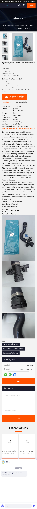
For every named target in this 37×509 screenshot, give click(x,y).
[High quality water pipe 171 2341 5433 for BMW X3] (22, 47)
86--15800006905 (30, 1)
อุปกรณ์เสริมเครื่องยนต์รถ (10, 344)
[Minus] (34, 462)
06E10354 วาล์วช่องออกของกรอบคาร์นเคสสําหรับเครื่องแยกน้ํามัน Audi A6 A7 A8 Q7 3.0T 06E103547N (27, 453)
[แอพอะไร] (10, 375)
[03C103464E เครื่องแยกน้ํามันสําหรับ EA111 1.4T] (10, 442)
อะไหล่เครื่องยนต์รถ (21, 25)
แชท (31, 5)
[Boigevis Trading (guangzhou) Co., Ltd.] (10, 5)
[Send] (34, 506)
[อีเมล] (14, 374)
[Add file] (2, 506)
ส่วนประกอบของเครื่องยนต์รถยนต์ (13, 349)
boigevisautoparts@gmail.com (12, 1)
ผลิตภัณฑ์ (10, 25)
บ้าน (3, 25)
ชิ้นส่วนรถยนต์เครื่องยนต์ (10, 353)
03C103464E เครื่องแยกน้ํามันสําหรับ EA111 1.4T (9, 453)
